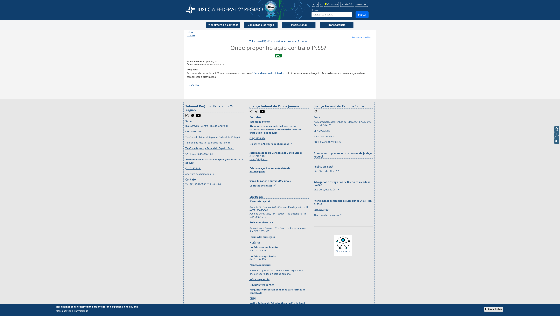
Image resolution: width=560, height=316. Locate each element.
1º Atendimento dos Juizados (268, 73)
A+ (321, 4)
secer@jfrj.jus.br (258, 159)
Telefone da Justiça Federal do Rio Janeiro (208, 142)
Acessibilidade (347, 4)
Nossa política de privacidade (72, 310)
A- (313, 4)
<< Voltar (191, 35)
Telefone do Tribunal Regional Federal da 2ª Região (213, 137)
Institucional (299, 25)
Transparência (336, 25)
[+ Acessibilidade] (556, 141)
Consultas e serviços (261, 25)
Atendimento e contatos (223, 25)
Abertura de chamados (198, 174)
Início (190, 32)
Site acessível (343, 251)
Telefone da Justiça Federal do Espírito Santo (209, 148)
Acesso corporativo (361, 37)
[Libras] (556, 129)
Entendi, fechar (493, 309)
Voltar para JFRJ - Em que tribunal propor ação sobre (278, 41)
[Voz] (556, 135)
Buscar (315, 10)
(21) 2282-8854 (193, 168)
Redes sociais (361, 4)
